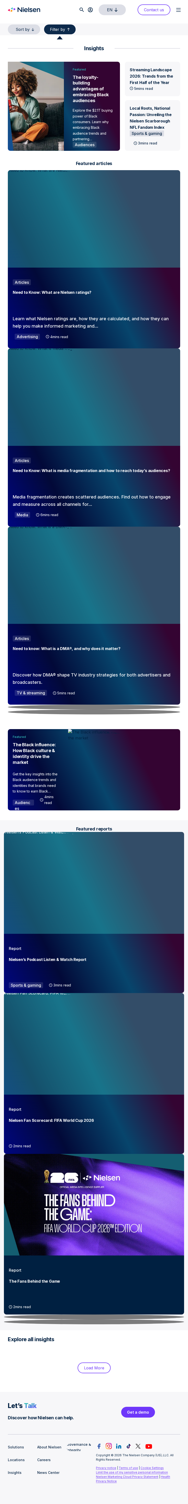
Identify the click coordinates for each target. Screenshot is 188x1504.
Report (15, 948)
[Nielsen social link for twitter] (138, 1446)
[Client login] (90, 9)
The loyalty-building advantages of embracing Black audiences (91, 89)
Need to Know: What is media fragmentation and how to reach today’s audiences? (91, 470)
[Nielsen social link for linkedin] (119, 1446)
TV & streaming (31, 692)
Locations (16, 1460)
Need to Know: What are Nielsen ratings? (52, 292)
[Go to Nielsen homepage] (24, 9)
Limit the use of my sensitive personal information (132, 1472)
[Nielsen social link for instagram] (109, 1446)
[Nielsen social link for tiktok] (129, 1446)
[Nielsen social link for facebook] (99, 1446)
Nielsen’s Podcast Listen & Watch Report (47, 959)
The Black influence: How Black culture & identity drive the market (34, 753)
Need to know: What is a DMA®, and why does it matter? (66, 648)
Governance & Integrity (79, 1447)
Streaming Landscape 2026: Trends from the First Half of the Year (151, 76)
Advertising (27, 336)
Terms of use (128, 1468)
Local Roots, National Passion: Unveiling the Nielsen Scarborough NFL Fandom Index (151, 118)
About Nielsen (49, 1447)
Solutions (16, 1447)
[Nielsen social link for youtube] (148, 1446)
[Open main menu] (178, 10)
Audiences (84, 144)
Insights (15, 1472)
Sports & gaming (147, 133)
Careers (44, 1460)
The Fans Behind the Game (34, 1281)
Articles (22, 282)
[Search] (82, 10)
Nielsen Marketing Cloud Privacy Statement (127, 1477)
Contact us (154, 9)
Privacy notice (106, 1468)
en (110, 9)
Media (22, 514)
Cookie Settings (152, 1468)
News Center (48, 1472)
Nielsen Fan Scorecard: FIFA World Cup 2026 (51, 1120)
